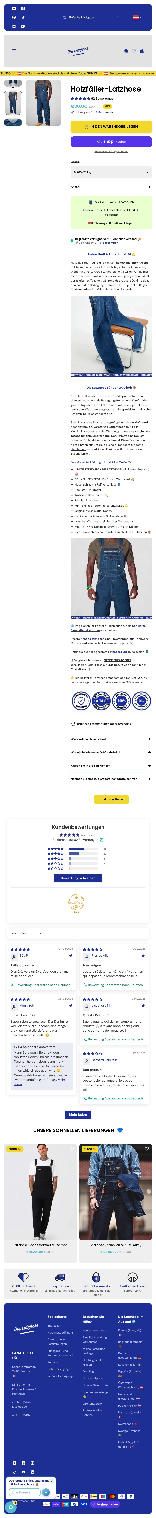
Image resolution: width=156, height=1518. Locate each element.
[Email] (14, 26)
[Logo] (78, 51)
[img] (20, 949)
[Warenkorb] (141, 51)
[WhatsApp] (22, 26)
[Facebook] (22, 8)
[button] (81, 98)
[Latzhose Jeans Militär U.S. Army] (115, 1192)
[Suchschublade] (126, 51)
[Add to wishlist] (72, 1149)
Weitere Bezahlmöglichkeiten (111, 151)
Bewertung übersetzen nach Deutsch (43, 985)
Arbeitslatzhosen (92, 639)
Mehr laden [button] (78, 1114)
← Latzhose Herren (111, 799)
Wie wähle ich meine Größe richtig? (95, 752)
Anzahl (75, 187)
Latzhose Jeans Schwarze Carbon (40, 1245)
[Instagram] (14, 8)
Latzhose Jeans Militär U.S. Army (115, 1245)
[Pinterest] (14, 17)
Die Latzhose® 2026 (24, 1501)
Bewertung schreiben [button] (78, 878)
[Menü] (15, 51)
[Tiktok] (22, 17)
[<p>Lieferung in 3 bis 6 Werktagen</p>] (78, 17)
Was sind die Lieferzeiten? (88, 739)
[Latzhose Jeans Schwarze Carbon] (40, 1192)
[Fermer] (64, 1414)
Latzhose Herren (119, 652)
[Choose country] (137, 17)
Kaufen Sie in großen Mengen (90, 765)
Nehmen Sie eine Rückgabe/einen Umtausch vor (104, 779)
